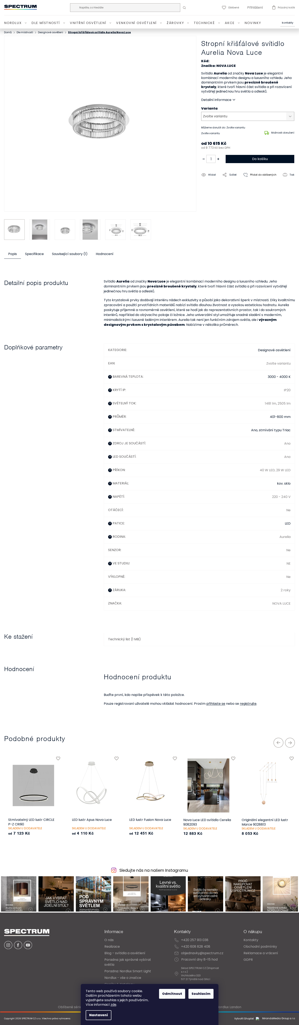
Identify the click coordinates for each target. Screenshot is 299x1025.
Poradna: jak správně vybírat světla (127, 962)
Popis (12, 254)
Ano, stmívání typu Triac (271, 430)
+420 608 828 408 (195, 946)
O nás (109, 940)
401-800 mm (280, 416)
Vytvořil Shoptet (244, 1018)
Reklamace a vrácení (261, 953)
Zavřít (224, 184)
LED (288, 523)
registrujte (248, 703)
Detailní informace (216, 100)
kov (280, 483)
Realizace (112, 946)
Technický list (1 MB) (124, 639)
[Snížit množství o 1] (203, 159)
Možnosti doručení (282, 132)
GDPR (248, 959)
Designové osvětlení (274, 350)
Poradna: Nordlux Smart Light (127, 971)
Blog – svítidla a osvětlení (124, 953)
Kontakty (287, 23)
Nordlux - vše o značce (122, 977)
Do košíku (260, 159)
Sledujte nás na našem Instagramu (153, 870)
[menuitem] (16, 23)
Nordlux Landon (229, 1007)
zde (113, 1004)
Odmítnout (172, 993)
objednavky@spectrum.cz (202, 953)
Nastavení (98, 1015)
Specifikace (34, 254)
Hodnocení (104, 254)
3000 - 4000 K (279, 376)
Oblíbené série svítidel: (76, 1007)
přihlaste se (215, 703)
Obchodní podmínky (260, 946)
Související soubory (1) (70, 254)
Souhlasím (201, 993)
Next (290, 743)
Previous (278, 743)
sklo (287, 483)
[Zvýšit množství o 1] (218, 159)
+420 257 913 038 (194, 940)
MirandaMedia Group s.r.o (278, 1018)
